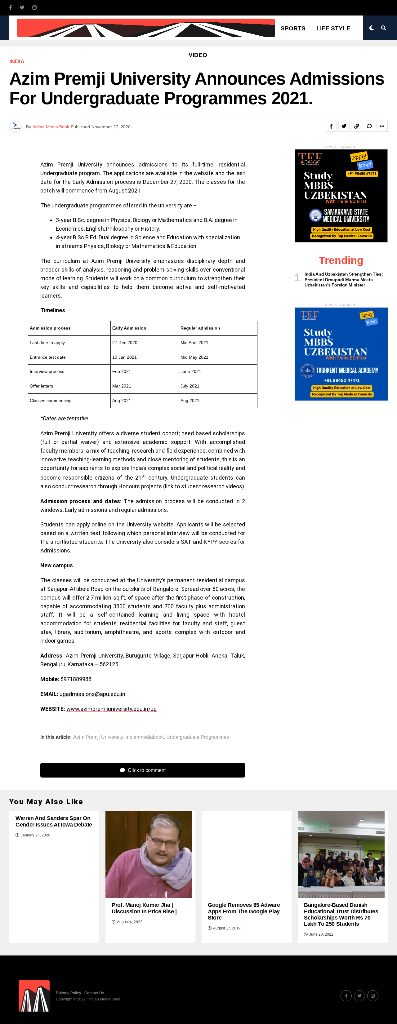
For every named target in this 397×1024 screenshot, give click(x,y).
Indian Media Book (51, 126)
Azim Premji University (98, 737)
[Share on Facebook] (331, 126)
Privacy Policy (68, 993)
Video (198, 55)
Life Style (333, 28)
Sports (293, 28)
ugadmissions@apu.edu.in (92, 694)
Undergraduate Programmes (197, 737)
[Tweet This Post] (344, 126)
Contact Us (94, 993)
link (169, 486)
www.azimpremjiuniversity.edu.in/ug (111, 709)
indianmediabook (145, 737)
